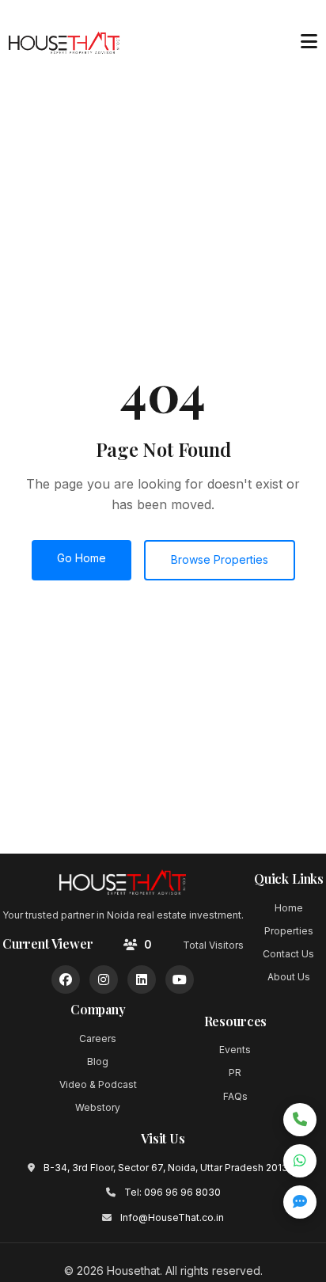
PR (235, 1072)
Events (235, 1050)
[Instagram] (103, 979)
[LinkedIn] (141, 979)
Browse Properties (219, 559)
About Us (288, 977)
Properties (288, 931)
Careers (97, 1038)
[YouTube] (179, 979)
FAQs (235, 1096)
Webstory (97, 1107)
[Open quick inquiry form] (300, 1202)
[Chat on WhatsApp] (300, 1160)
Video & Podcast (98, 1084)
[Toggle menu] (308, 42)
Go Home (81, 558)
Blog (97, 1061)
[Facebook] (65, 979)
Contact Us (288, 954)
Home (289, 908)
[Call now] (300, 1119)
